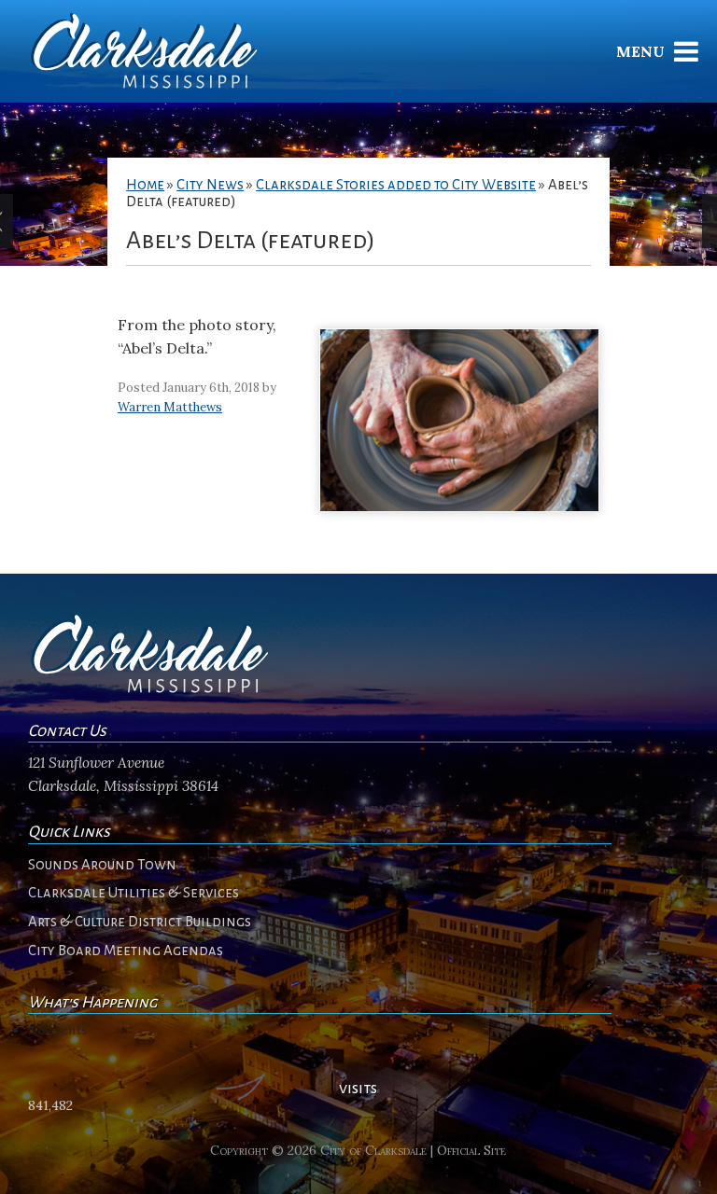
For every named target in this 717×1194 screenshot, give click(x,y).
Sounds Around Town (102, 864)
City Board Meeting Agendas (125, 950)
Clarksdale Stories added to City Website (396, 184)
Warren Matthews (170, 407)
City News (210, 184)
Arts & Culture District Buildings (139, 921)
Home (145, 184)
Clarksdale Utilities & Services (133, 892)
